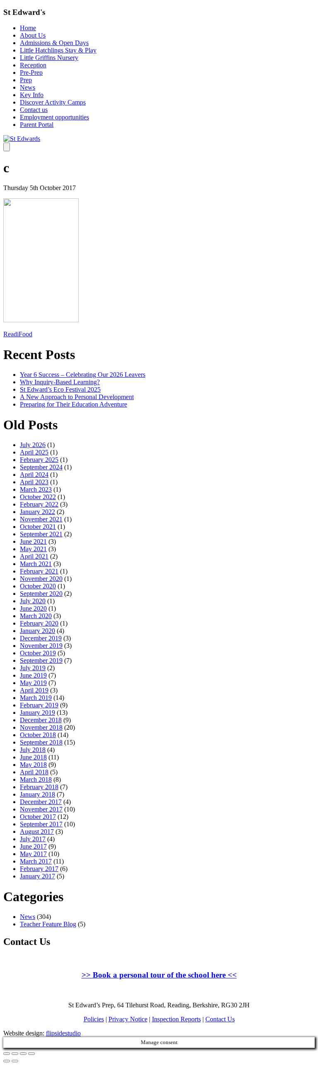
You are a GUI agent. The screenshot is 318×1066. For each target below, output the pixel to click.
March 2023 (36, 489)
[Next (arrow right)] (15, 1061)
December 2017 (41, 801)
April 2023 (34, 481)
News (27, 87)
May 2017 (33, 853)
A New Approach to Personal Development (77, 396)
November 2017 (41, 809)
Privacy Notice (127, 1019)
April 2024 (34, 474)
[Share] (15, 1053)
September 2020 (41, 593)
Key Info (31, 94)
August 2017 (37, 831)
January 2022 (37, 511)
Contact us (34, 109)
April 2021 (34, 556)
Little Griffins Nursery (49, 57)
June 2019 (33, 675)
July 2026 (33, 444)
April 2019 (34, 690)
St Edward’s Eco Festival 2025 (60, 389)
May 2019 (33, 682)
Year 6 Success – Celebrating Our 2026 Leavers (82, 374)
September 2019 (41, 660)
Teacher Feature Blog (48, 924)
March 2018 (36, 779)
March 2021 (36, 563)
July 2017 (33, 838)
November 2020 (41, 578)
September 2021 (41, 534)
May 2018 (33, 764)
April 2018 (34, 772)
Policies (94, 1019)
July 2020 (33, 600)
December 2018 (41, 719)
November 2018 (41, 727)
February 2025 (39, 459)
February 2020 (39, 623)
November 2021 (41, 519)
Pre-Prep (31, 72)
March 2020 (36, 615)
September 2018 (41, 742)
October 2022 (38, 496)
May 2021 (33, 548)
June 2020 (33, 608)
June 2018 (33, 757)
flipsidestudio (63, 1033)
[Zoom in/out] (31, 1053)
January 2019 (37, 712)
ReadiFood (17, 334)
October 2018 (38, 734)
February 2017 (39, 868)
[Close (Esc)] (6, 1053)
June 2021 (33, 541)
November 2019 (41, 645)
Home (28, 27)
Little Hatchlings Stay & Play (58, 50)
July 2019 (33, 667)
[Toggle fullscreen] (23, 1053)
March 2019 (36, 697)
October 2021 (38, 526)
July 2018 (33, 749)
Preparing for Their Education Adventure (73, 404)
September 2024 (41, 467)
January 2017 (37, 876)
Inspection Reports (176, 1019)
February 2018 (39, 786)
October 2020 (38, 586)
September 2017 (41, 824)
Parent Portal (36, 124)
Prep (26, 79)
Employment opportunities (54, 117)
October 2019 (38, 653)
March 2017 (36, 861)
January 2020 (37, 630)
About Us (33, 35)
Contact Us (220, 1019)
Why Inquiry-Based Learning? (60, 381)
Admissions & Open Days (54, 42)
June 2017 (33, 846)
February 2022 (39, 504)
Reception (33, 65)
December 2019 (41, 638)
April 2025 (34, 452)
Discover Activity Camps (53, 102)
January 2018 (37, 794)
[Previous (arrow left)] (6, 1061)
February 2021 (39, 571)
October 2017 (38, 816)
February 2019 (39, 705)
